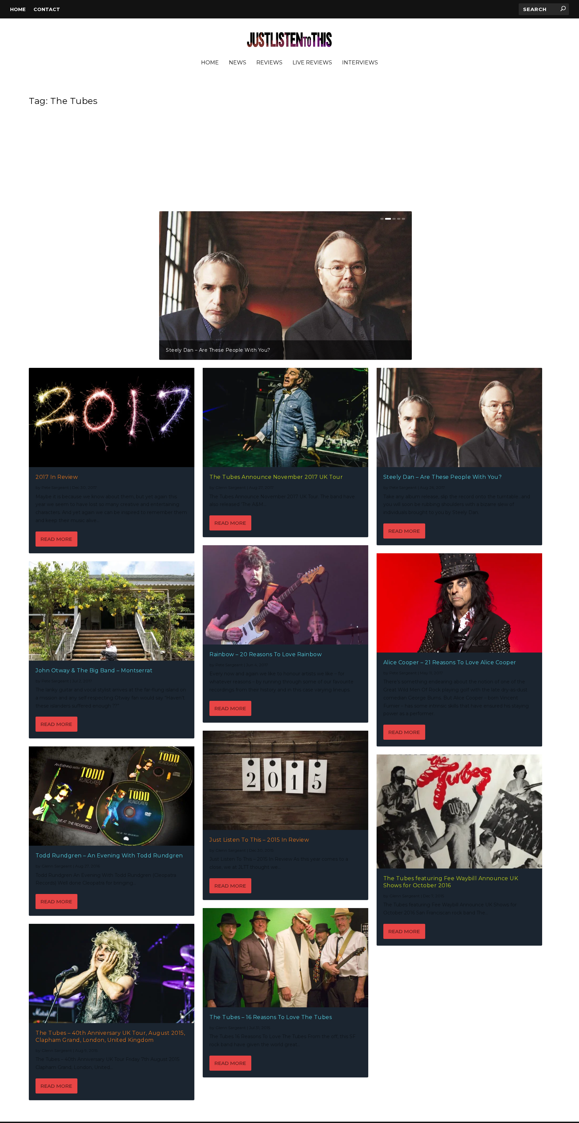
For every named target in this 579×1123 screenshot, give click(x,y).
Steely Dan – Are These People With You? (442, 477)
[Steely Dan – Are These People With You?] (459, 417)
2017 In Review (185, 350)
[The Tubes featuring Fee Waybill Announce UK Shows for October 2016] (459, 811)
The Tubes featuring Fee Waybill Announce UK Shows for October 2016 (450, 882)
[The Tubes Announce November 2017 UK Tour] (285, 417)
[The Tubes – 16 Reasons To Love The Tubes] (285, 957)
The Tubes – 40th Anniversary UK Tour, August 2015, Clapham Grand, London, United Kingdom (110, 1036)
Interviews (360, 63)
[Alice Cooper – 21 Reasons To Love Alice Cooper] (459, 603)
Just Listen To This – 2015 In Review (259, 840)
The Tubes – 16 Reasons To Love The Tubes (270, 1017)
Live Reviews (312, 63)
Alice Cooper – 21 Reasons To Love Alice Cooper (449, 662)
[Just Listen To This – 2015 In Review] (285, 780)
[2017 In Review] (111, 417)
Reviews (269, 63)
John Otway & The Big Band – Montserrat (324, 350)
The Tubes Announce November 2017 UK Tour (276, 477)
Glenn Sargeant (57, 865)
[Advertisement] (285, 161)
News (237, 63)
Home (17, 9)
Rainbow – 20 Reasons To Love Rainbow (265, 654)
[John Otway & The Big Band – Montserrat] (111, 611)
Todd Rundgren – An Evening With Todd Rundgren (109, 855)
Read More (56, 539)
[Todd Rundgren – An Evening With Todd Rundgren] (111, 796)
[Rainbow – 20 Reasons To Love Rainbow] (285, 594)
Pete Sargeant (55, 487)
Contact (47, 9)
